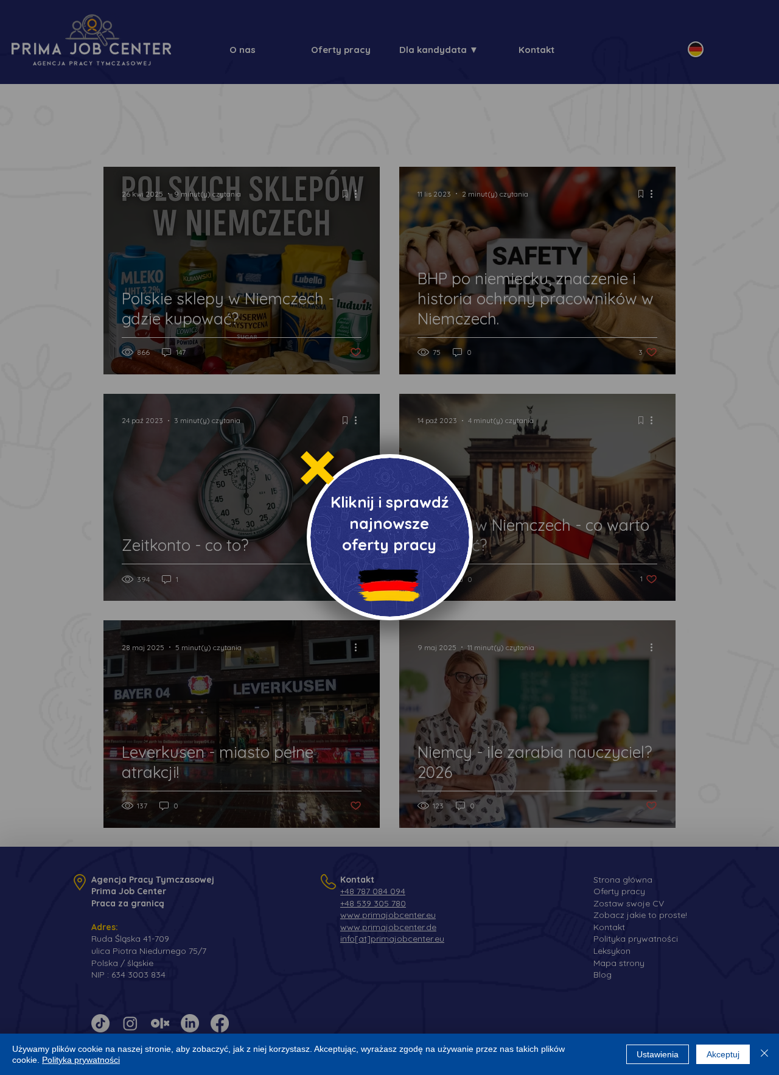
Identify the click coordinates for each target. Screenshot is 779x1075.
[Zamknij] (764, 1054)
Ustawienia (658, 1054)
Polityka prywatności (81, 1060)
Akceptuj (723, 1054)
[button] (317, 468)
